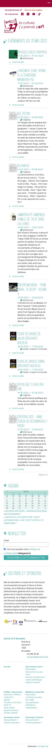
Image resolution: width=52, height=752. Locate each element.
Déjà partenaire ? (11, 720)
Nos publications (32, 702)
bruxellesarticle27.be (37, 657)
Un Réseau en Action (33, 697)
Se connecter (11, 14)
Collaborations (31, 707)
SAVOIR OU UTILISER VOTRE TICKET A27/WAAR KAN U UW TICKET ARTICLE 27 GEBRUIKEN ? (23, 520)
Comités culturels (11, 713)
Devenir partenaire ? (12, 722)
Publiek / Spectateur (13, 692)
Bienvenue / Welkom (12, 694)
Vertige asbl (43, 746)
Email (6, 540)
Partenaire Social (11, 717)
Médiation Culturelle (34, 692)
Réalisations (30, 705)
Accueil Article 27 (13, 10)
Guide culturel (9, 707)
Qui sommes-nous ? (34, 666)
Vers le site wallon (33, 10)
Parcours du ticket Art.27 (35, 677)
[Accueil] (26, 25)
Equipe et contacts (32, 682)
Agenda (7, 700)
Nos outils (29, 700)
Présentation (30, 669)
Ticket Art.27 (9, 697)
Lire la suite (18, 61)
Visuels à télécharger (33, 679)
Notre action (30, 694)
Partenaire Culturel (34, 717)
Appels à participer (11, 710)
